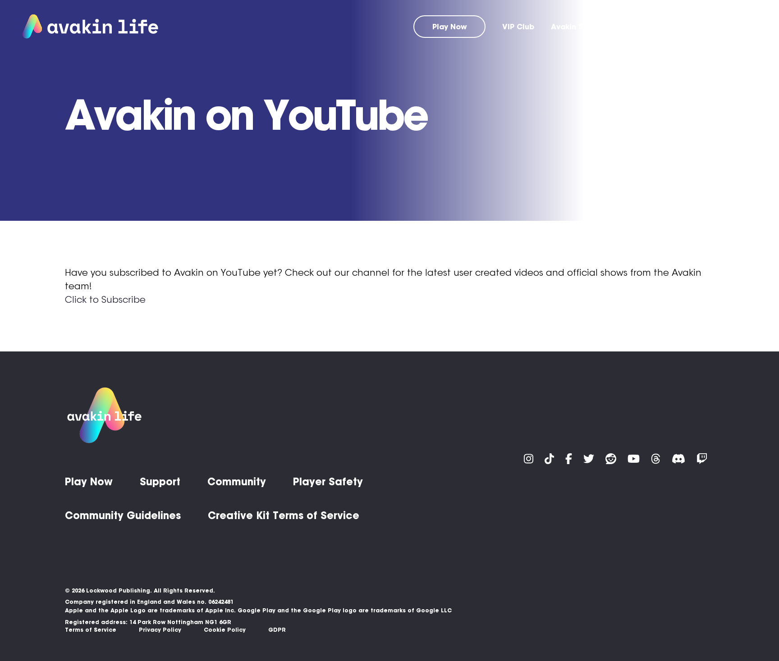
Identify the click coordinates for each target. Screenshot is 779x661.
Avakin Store (575, 26)
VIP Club (518, 26)
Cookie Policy (225, 629)
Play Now (449, 26)
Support (631, 26)
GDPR (277, 629)
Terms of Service (90, 629)
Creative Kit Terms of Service (283, 515)
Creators (739, 26)
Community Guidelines (123, 515)
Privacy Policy (160, 629)
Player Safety (328, 481)
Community (684, 26)
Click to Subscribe (105, 299)
